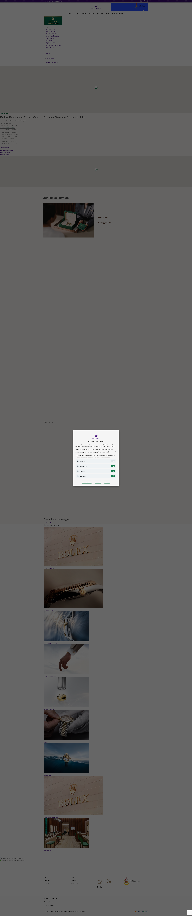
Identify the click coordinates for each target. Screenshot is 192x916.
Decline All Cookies (86, 482)
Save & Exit (98, 482)
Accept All (107, 482)
